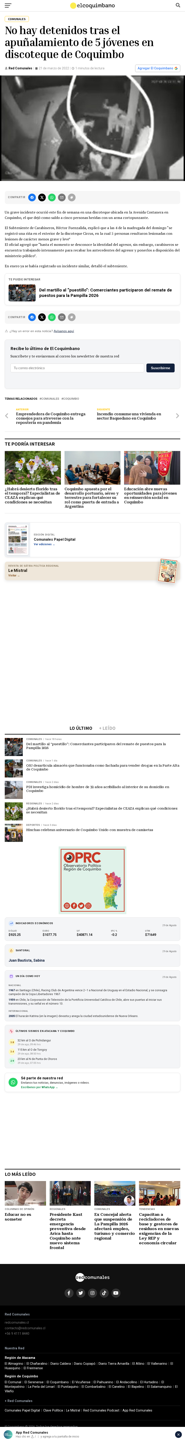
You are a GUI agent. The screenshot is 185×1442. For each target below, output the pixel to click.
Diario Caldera (61, 1364)
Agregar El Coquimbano (155, 68)
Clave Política (53, 1410)
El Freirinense (33, 1368)
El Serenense (34, 1382)
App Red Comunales (137, 1410)
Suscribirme (160, 368)
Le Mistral (73, 1410)
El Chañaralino (37, 1364)
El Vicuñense (81, 1382)
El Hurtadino (149, 1382)
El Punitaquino (68, 1387)
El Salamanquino (159, 1387)
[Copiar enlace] (72, 197)
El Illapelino (136, 1387)
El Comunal (13, 1382)
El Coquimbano (58, 1382)
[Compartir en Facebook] (32, 197)
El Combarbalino (94, 1387)
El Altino (138, 1364)
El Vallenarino (157, 1364)
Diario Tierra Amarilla (114, 1364)
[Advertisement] (92, 616)
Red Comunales (20, 68)
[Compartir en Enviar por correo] (62, 197)
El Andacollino (126, 1382)
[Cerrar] (178, 1434)
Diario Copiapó (84, 1364)
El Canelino (117, 1387)
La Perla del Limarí (41, 1387)
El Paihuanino (103, 1382)
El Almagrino (14, 1364)
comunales (50, 398)
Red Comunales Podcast (101, 1410)
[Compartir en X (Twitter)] (42, 197)
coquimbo (71, 398)
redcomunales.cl (17, 1323)
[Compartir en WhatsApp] (52, 197)
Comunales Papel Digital (22, 1410)
